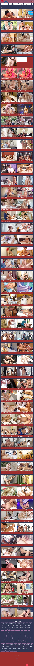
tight (7, 631)
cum (23, 623)
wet (23, 631)
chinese (2, 623)
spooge (19, 642)
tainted (28, 644)
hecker (23, 642)
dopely (23, 646)
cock (30, 623)
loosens (2, 640)
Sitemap (17, 661)
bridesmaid (16, 640)
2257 (17, 658)
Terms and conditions (17, 655)
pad (32, 644)
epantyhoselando (17, 633)
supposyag (25, 4)
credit (19, 648)
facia (19, 646)
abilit (15, 644)
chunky (2, 629)
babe (19, 631)
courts (15, 642)
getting (13, 629)
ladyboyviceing (10, 633)
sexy (2, 625)
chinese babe (11, 623)
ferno (27, 642)
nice (25, 627)
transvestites (17, 629)
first (10, 631)
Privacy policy (17, 657)
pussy (13, 625)
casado (27, 648)
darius (6, 648)
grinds (6, 640)
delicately (11, 642)
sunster (17, 4)
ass (26, 623)
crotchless (14, 648)
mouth (26, 629)
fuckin (2, 633)
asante (8, 650)
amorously (21, 640)
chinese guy (19, 623)
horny (29, 627)
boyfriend (21, 627)
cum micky (2, 4)
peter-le (19, 606)
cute (9, 629)
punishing (29, 640)
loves (2, 627)
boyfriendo (3, 631)
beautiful (9, 625)
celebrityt (10, 4)
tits (29, 629)
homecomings (15, 631)
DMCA (17, 654)
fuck (5, 633)
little (6, 629)
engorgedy (21, 4)
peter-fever (19, 497)
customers (2, 644)
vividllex (30, 4)
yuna (15, 650)
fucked (29, 625)
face (9, 627)
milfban (7, 4)
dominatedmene (28, 631)
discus (27, 646)
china (5, 627)
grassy (12, 646)
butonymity (3, 650)
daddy (13, 627)
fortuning (2, 642)
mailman (2, 646)
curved (10, 648)
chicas (26, 633)
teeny (22, 633)
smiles (25, 640)
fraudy (16, 646)
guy (5, 625)
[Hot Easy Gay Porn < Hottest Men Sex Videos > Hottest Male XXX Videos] (4, 1)
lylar (14, 4)
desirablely (10, 640)
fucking (25, 625)
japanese (17, 627)
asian (6, 623)
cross (7, 644)
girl (15, 623)
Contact (17, 660)
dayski (2, 648)
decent (31, 646)
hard (22, 629)
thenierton (24, 644)
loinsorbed (7, 646)
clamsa (23, 648)
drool (6, 642)
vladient (19, 644)
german (30, 633)
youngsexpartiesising (19, 625)
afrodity (12, 650)
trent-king (3, 317)
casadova (11, 644)
